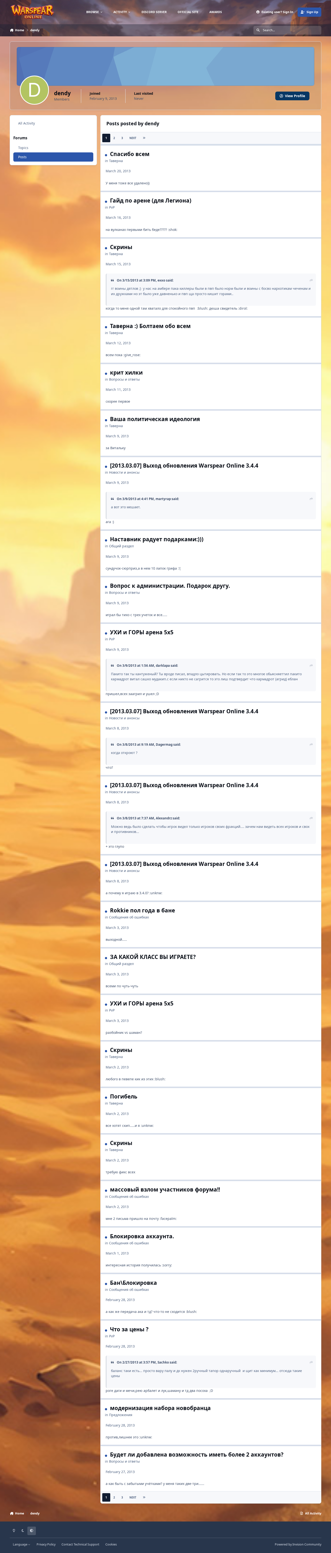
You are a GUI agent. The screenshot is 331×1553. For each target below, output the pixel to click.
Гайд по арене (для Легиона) (150, 200)
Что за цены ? (129, 1329)
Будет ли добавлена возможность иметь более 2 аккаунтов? (197, 1454)
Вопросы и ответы (124, 379)
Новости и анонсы (124, 472)
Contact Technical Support (80, 1544)
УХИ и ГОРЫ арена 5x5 (141, 632)
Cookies (111, 1544)
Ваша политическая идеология (155, 419)
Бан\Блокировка (133, 1282)
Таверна (116, 160)
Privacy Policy (46, 1544)
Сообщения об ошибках (129, 917)
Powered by (298, 1544)
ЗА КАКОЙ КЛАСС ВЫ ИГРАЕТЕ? (153, 957)
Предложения (120, 1414)
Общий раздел (121, 546)
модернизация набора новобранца (160, 1408)
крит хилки (126, 372)
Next (132, 138)
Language (20, 1544)
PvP (112, 207)
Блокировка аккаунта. (142, 1236)
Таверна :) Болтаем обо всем (150, 326)
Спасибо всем (130, 154)
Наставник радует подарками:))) (157, 539)
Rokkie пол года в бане (142, 910)
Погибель (123, 1096)
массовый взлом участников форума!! (165, 1189)
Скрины (121, 247)
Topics (23, 147)
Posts (22, 157)
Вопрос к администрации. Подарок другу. (170, 585)
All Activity (26, 123)
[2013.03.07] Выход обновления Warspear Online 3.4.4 (184, 465)
